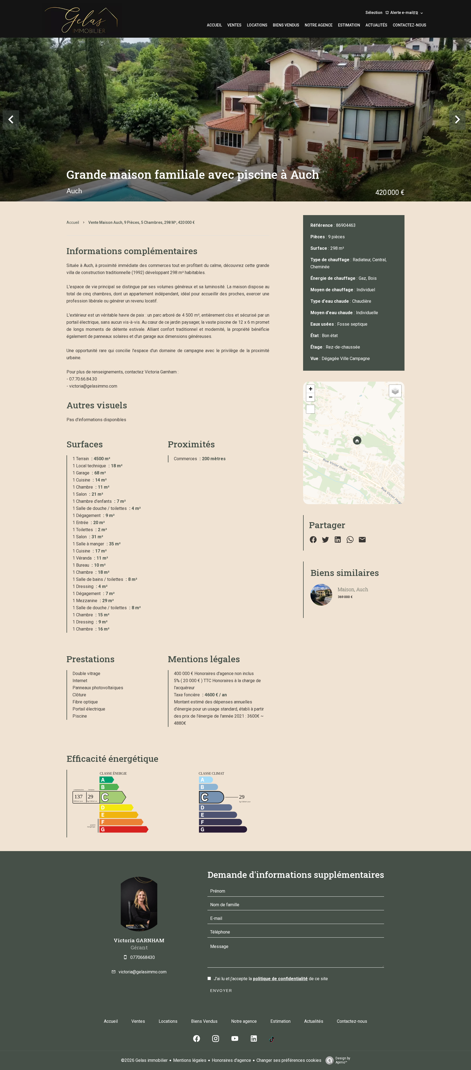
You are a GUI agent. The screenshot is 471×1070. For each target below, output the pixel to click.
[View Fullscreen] (310, 409)
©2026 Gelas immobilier (144, 1060)
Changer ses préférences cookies (288, 1060)
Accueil (73, 222)
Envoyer (221, 990)
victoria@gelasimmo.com (143, 971)
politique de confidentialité (280, 978)
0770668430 (142, 957)
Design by (343, 1060)
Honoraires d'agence (231, 1060)
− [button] (310, 397)
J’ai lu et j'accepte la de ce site (271, 978)
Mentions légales (189, 1060)
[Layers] (395, 391)
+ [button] (310, 388)
